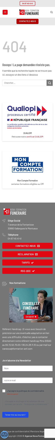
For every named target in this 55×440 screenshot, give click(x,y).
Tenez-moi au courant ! (15, 414)
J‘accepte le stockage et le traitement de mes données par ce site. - (26, 402)
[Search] (51, 12)
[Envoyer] (50, 83)
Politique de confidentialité (35, 404)
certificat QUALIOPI (34, 136)
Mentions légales (38, 431)
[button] (5, 12)
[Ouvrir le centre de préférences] (4, 434)
